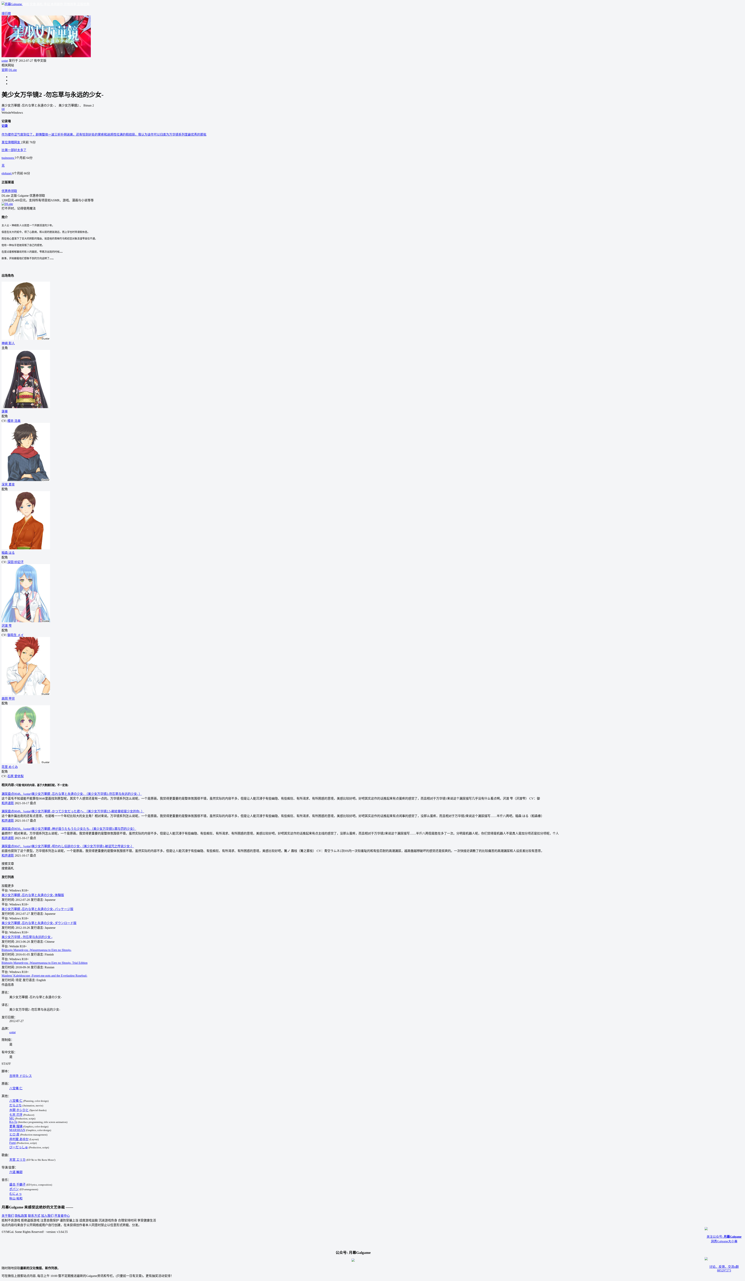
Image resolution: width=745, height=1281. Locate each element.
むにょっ (15, 1193)
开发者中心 (62, 1215)
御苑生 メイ (15, 635)
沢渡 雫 (7, 625)
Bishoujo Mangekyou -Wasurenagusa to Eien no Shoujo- (36, 950)
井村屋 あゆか (19, 1139)
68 (3, 109)
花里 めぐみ (10, 767)
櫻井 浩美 (14, 420)
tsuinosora (8, 157)
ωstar (5, 60)
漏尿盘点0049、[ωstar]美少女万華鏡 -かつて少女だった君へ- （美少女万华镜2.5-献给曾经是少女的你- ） (73, 811)
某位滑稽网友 (11, 142)
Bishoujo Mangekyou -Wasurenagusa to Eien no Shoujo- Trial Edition (44, 962)
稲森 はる (8, 552)
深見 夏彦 (8, 484)
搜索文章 (8, 863)
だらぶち (15, 1105)
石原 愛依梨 (15, 776)
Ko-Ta (13, 1121)
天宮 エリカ (17, 1159)
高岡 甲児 (8, 698)
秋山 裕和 (16, 1198)
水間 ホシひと (19, 1110)
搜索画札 (8, 868)
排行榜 (6, 13)
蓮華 (5, 411)
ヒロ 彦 (14, 1134)
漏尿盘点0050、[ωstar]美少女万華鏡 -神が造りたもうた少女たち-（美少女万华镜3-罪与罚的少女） (69, 828)
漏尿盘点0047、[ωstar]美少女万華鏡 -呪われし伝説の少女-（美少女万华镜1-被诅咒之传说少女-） (68, 846)
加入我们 (47, 1215)
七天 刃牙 (16, 1114)
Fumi (12, 1142)
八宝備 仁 (16, 1088)
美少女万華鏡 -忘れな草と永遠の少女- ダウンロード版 (39, 923)
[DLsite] (7, 204)
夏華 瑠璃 (16, 1126)
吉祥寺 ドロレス (20, 1076)
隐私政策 (21, 1215)
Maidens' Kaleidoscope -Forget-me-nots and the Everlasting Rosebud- (44, 975)
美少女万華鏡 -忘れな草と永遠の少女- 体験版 (33, 895)
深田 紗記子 (15, 562)
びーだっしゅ (18, 1147)
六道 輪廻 (16, 1172)
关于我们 (8, 1215)
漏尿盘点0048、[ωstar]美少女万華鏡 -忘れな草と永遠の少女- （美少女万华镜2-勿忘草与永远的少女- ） (72, 793)
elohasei (7, 173)
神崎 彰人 (8, 343)
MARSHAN (17, 1130)
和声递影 (8, 803)
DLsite (13, 70)
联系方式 (34, 1215)
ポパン (14, 1189)
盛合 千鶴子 (17, 1184)
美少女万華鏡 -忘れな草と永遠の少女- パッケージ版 (37, 909)
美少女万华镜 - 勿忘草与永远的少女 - (27, 937)
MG (11, 1118)
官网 (5, 70)
